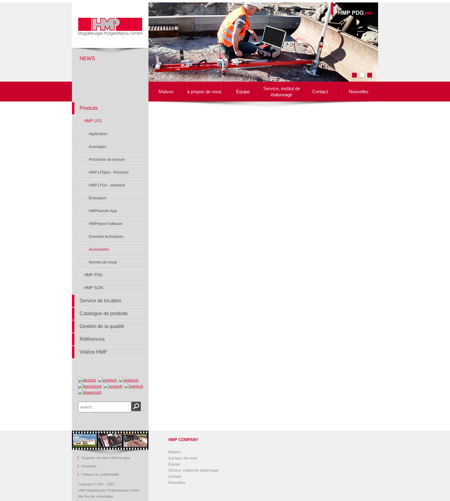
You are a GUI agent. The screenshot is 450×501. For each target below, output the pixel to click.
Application (98, 134)
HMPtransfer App (103, 211)
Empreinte (88, 466)
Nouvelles (359, 91)
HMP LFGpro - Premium (109, 172)
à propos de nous (204, 91)
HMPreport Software (105, 224)
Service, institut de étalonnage (281, 91)
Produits (89, 108)
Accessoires (99, 249)
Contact (320, 91)
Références (92, 339)
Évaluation (98, 198)
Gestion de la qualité (102, 326)
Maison (166, 91)
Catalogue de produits (104, 313)
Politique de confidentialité (100, 474)
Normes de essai (103, 262)
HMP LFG (93, 121)
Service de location (100, 300)
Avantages (98, 147)
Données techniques (106, 236)
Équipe (243, 91)
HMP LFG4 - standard (107, 185)
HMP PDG (93, 275)
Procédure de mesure (107, 159)
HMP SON (93, 287)
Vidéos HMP (93, 352)
